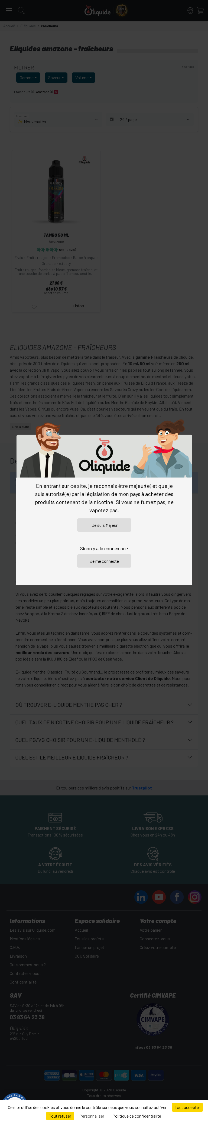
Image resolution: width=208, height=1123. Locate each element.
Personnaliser (91, 1115)
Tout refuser (60, 1115)
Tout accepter (187, 1107)
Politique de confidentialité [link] (136, 1115)
